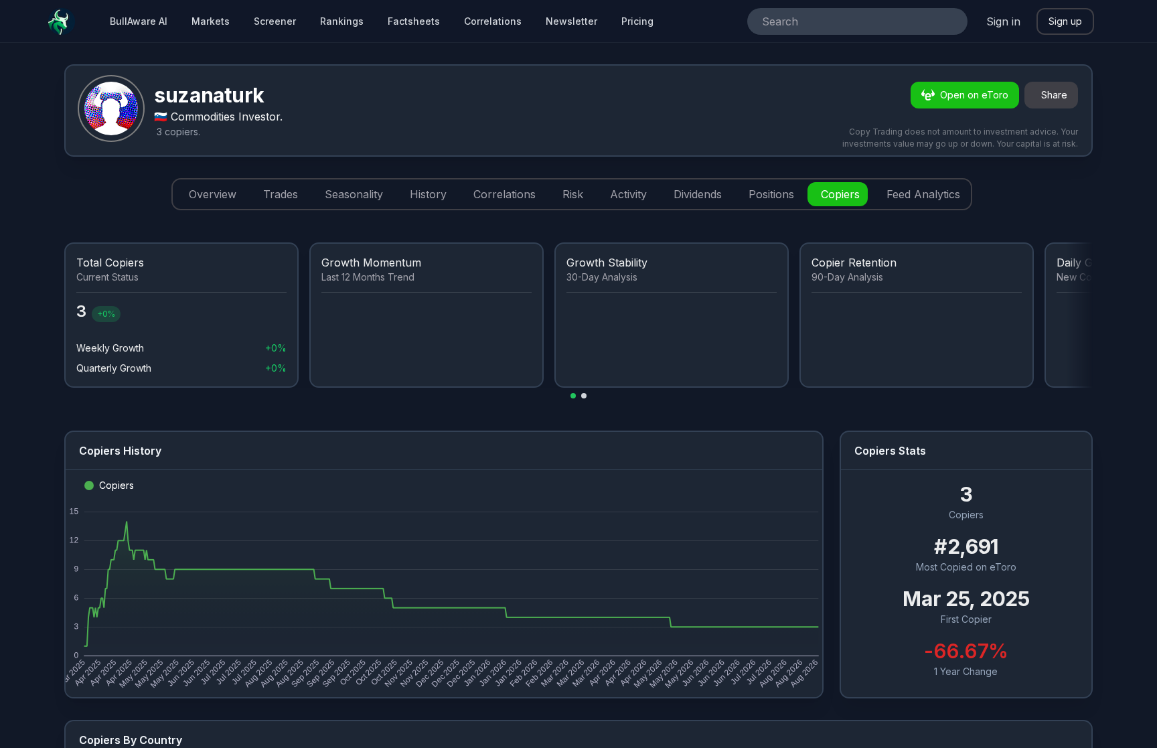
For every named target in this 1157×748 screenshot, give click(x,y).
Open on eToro (974, 94)
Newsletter (571, 21)
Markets (210, 21)
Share (1054, 94)
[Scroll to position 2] (584, 395)
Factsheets (414, 21)
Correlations (493, 21)
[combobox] (838, 21)
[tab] (209, 194)
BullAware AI (138, 21)
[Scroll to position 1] (573, 395)
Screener (275, 21)
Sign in (1003, 21)
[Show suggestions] (951, 21)
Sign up (1065, 21)
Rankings (342, 21)
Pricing (637, 21)
